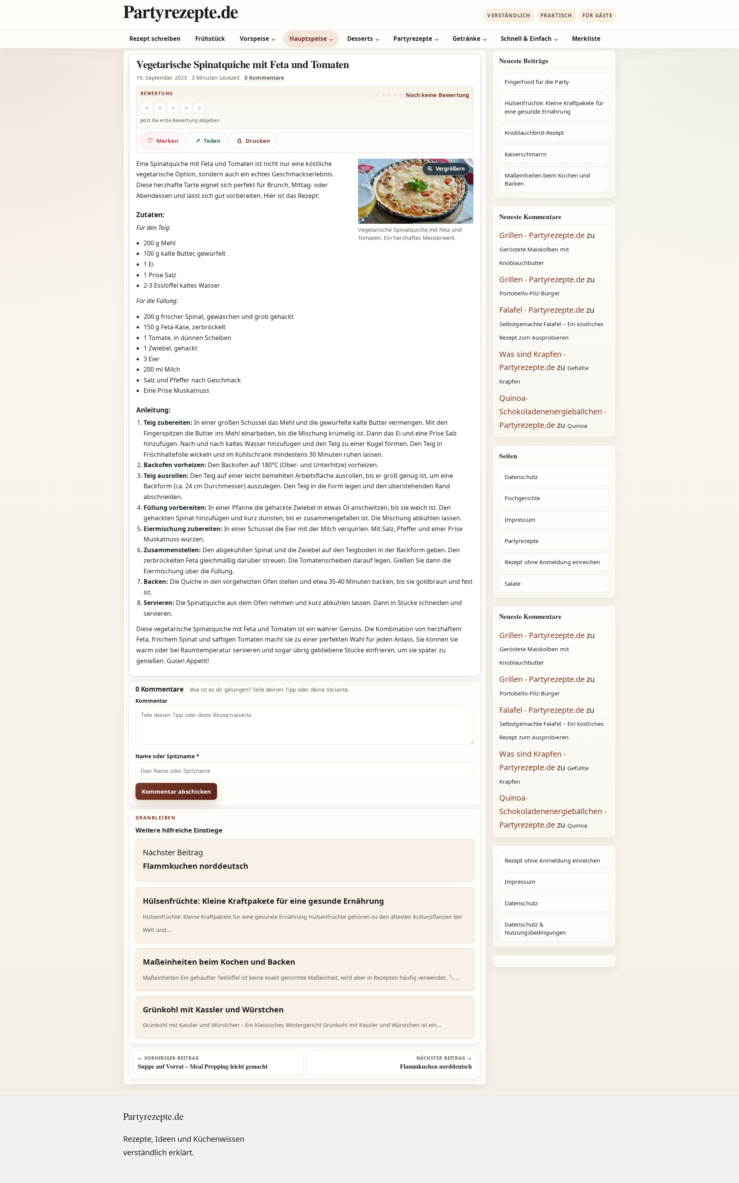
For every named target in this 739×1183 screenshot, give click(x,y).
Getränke (466, 39)
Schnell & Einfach (526, 39)
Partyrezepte (412, 39)
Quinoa (577, 425)
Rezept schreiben (155, 39)
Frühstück (210, 39)
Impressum (520, 519)
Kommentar (151, 700)
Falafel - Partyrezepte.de (541, 310)
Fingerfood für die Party (537, 81)
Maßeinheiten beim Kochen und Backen (547, 179)
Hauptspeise (308, 39)
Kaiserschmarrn (526, 154)
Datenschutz (521, 477)
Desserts (360, 39)
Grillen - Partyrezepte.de (542, 235)
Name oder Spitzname (167, 756)
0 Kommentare (264, 77)
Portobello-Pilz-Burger (530, 293)
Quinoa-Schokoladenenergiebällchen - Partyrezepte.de (552, 411)
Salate (512, 583)
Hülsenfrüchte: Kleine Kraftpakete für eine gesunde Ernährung (554, 107)
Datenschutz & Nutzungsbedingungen (535, 928)
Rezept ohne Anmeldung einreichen (552, 562)
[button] (415, 191)
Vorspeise (254, 39)
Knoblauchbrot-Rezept (534, 132)
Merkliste (586, 39)
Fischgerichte (522, 498)
